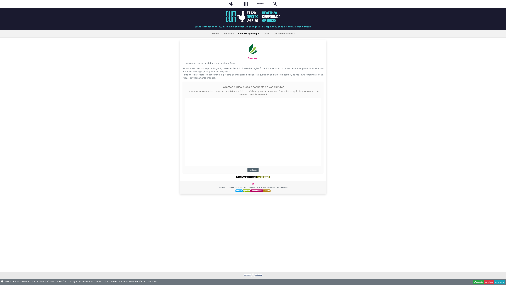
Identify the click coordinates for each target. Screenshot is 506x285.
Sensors (267, 191)
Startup (239, 191)
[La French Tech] (231, 3)
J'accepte (478, 282)
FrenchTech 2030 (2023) (246, 177)
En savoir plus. (151, 281)
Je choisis (499, 282)
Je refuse (489, 282)
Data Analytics (256, 191)
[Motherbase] (275, 3)
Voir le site (253, 170)
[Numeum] (246, 3)
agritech (246, 191)
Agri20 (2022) (263, 177)
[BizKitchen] (260, 3)
